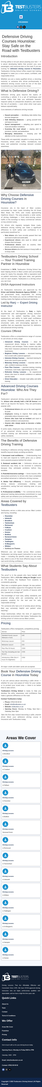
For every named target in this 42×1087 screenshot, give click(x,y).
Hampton (8, 539)
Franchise (5, 1030)
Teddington (9, 541)
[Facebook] (17, 27)
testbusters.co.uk (17, 706)
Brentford (8, 520)
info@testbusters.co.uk (18, 704)
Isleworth (8, 518)
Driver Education (11, 379)
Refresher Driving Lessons (15, 372)
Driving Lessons (8, 750)
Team (4, 1008)
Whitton (8, 546)
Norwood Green (11, 537)
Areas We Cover (7, 1027)
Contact (4, 1012)
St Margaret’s (10, 544)
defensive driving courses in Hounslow (25, 69)
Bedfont (8, 534)
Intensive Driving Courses (14, 358)
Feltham (8, 527)
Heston (7, 532)
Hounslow (8, 516)
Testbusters (9, 505)
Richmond (9, 525)
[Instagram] (21, 27)
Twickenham (9, 523)
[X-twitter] (24, 27)
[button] (21, 16)
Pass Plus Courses (12, 367)
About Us (5, 1004)
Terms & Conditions (9, 1015)
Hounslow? (9, 202)
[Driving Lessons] (5, 745)
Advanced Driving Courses (16, 342)
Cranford (8, 530)
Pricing (6, 623)
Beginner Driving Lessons (15, 353)
